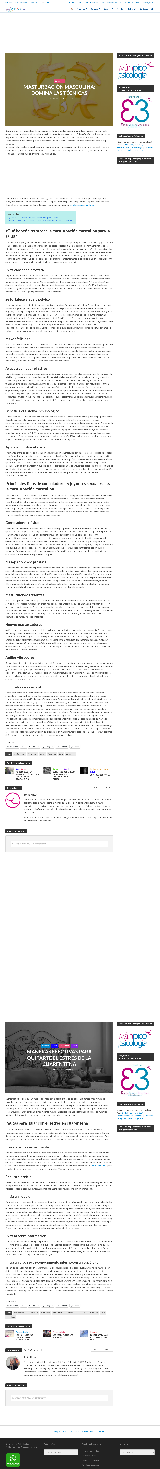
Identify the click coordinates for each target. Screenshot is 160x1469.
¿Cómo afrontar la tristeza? (100, 776)
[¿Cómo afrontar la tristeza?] (84, 770)
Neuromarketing (59, 1332)
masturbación (19, 754)
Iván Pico (69, 1069)
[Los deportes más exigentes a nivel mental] (84, 1333)
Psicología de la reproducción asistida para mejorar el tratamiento (27, 775)
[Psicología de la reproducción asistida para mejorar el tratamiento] (10, 770)
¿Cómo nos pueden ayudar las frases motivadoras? (25, 1337)
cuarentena (45, 1313)
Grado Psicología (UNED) (132, 144)
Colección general (135, 150)
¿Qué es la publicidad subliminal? (63, 1336)
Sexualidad (59, 81)
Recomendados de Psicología (129, 147)
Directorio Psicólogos (143, 2)
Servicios (94, 9)
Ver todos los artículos (102, 787)
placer (42, 754)
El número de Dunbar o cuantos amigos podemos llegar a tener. (64, 775)
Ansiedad (45, 1045)
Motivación (32, 754)
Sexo (61, 754)
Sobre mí (132, 9)
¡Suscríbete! (95, 2)
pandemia (83, 1313)
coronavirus (33, 1313)
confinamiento (20, 1313)
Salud (18, 769)
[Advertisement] (80, 34)
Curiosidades (58, 769)
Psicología (81, 9)
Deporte (93, 1332)
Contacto (144, 9)
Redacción (69, 98)
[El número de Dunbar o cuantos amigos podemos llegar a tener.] (47, 770)
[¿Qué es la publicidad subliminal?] (47, 1333)
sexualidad (70, 754)
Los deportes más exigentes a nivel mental (99, 1337)
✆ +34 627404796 (126, 2)
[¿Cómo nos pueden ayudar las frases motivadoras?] (10, 1333)
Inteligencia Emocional (99, 769)
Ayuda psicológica (23, 1332)
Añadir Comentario (53, 98)
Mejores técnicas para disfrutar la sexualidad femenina (80, 1431)
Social (66, 769)
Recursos (107, 9)
